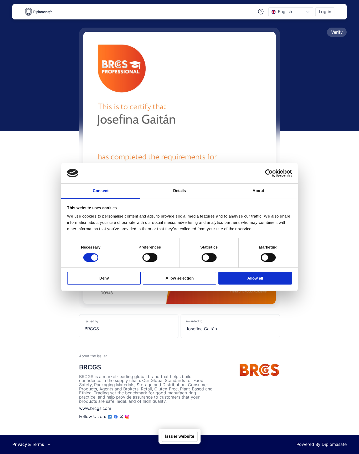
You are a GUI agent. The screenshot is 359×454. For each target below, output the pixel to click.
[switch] (149, 257)
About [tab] (258, 190)
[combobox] (286, 12)
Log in (325, 11)
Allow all (255, 278)
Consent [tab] (101, 190)
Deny (104, 278)
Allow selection (180, 278)
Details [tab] (179, 190)
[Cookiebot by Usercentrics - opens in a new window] (269, 173)
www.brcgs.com (95, 408)
